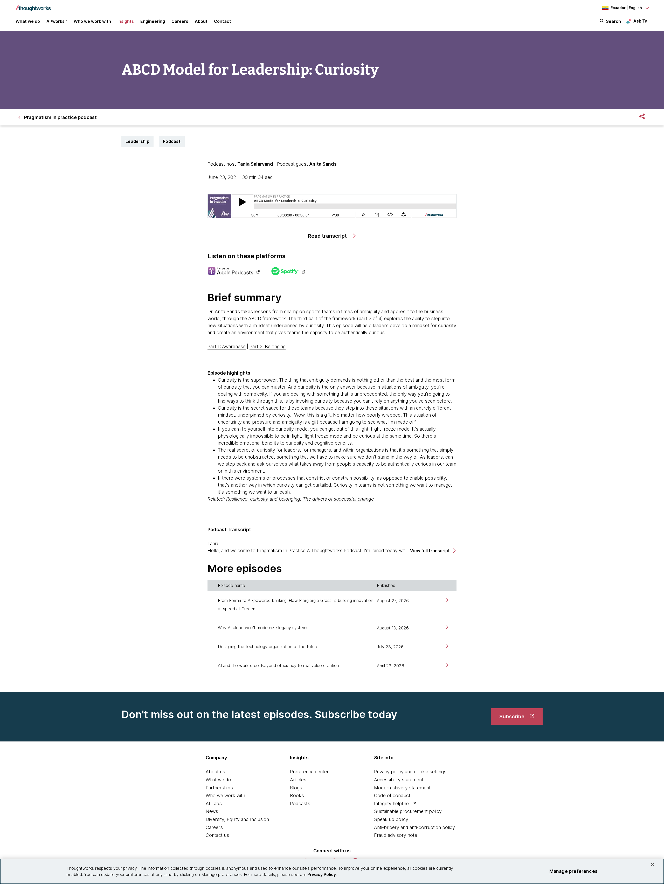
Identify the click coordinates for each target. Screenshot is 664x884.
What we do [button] (28, 21)
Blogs (296, 787)
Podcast (172, 141)
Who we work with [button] (92, 21)
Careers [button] (179, 21)
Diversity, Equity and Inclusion (237, 819)
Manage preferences (573, 871)
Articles (298, 779)
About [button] (201, 21)
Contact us (217, 835)
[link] (446, 600)
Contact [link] (222, 21)
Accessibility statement (398, 779)
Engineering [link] (152, 21)
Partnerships (219, 787)
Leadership (137, 141)
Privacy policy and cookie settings (410, 771)
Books (297, 795)
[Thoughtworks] (33, 5)
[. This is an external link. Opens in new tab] (234, 271)
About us (215, 771)
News (212, 811)
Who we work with (225, 795)
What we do (218, 779)
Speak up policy (391, 819)
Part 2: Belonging (268, 346)
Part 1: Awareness (227, 346)
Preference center (309, 771)
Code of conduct (392, 795)
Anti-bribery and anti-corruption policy (414, 827)
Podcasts (300, 803)
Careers (214, 827)
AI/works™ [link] (56, 21)
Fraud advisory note (395, 835)
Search (613, 21)
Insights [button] (125, 21)
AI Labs (214, 803)
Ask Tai (640, 21)
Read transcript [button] (328, 236)
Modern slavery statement (402, 787)
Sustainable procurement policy (408, 811)
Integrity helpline (391, 803)
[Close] (652, 864)
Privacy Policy (321, 874)
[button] (432, 550)
